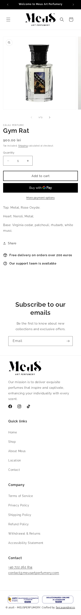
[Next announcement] (73, 4)
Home (12, 432)
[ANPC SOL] (57, 599)
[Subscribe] (67, 341)
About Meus (17, 451)
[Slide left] (31, 117)
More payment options (40, 197)
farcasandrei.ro (65, 607)
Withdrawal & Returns (24, 533)
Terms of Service (20, 496)
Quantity (8, 152)
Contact (14, 469)
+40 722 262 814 (20, 567)
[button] (8, 19)
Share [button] (12, 243)
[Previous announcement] (7, 4)
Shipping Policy (19, 515)
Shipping (23, 146)
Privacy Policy (18, 505)
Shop (12, 441)
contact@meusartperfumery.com (33, 573)
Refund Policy (18, 524)
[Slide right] (49, 117)
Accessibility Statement (25, 543)
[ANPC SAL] (23, 599)
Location (14, 460)
